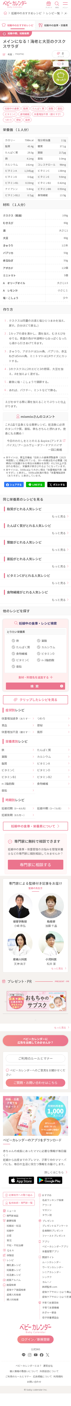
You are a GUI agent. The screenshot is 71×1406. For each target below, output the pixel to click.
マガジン (47, 1210)
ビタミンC (8, 770)
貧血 (4, 725)
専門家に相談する (35, 864)
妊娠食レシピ (14, 1269)
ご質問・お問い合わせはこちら (35, 1082)
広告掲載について (42, 1376)
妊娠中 (10, 1230)
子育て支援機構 (50, 1307)
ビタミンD (43, 770)
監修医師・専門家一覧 (21, 1202)
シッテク (47, 1277)
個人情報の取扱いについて (24, 1371)
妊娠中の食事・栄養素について (33, 826)
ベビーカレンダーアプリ (53, 1246)
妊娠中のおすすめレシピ (26, 13)
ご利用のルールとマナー (35, 1058)
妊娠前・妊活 (14, 1225)
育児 (9, 1240)
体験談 (10, 1255)
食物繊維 (42, 784)
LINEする (37, 484)
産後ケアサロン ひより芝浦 (53, 1296)
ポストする (59, 484)
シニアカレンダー (51, 1272)
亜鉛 (4, 790)
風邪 (40, 732)
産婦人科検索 (14, 1294)
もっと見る (59, 516)
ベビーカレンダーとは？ (29, 1365)
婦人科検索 (13, 1299)
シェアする (16, 484)
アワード (47, 1204)
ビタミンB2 (44, 777)
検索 (35, 686)
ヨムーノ (46, 1281)
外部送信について (49, 1371)
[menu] (65, 5)
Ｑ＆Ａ (10, 1250)
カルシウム (44, 757)
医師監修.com (49, 1286)
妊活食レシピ (14, 1274)
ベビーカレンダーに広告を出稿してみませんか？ (35, 1040)
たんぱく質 (44, 750)
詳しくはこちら (54, 1172)
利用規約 (58, 1376)
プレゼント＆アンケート (53, 1225)
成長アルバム (14, 1279)
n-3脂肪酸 (8, 784)
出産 (9, 1235)
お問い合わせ (34, 1381)
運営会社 (48, 1365)
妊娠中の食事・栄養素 (56, 25)
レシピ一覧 (53, 13)
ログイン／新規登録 (35, 1339)
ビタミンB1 (9, 777)
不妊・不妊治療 (15, 1245)
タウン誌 (47, 1214)
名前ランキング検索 (53, 1200)
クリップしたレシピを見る (38, 699)
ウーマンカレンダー (53, 1267)
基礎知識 (11, 1220)
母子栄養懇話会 (50, 1317)
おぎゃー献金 (49, 1312)
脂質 (4, 763)
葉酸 (4, 757)
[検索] (57, 5)
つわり (41, 718)
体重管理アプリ (50, 1251)
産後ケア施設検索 (16, 1289)
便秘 (40, 725)
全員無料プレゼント (53, 1230)
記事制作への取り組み (21, 1194)
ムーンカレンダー (51, 1262)
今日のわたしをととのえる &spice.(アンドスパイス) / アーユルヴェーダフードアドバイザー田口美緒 (34, 445)
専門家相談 (12, 1215)
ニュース (11, 1210)
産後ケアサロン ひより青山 (53, 1291)
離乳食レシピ (14, 1265)
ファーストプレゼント (53, 1235)
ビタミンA (43, 763)
